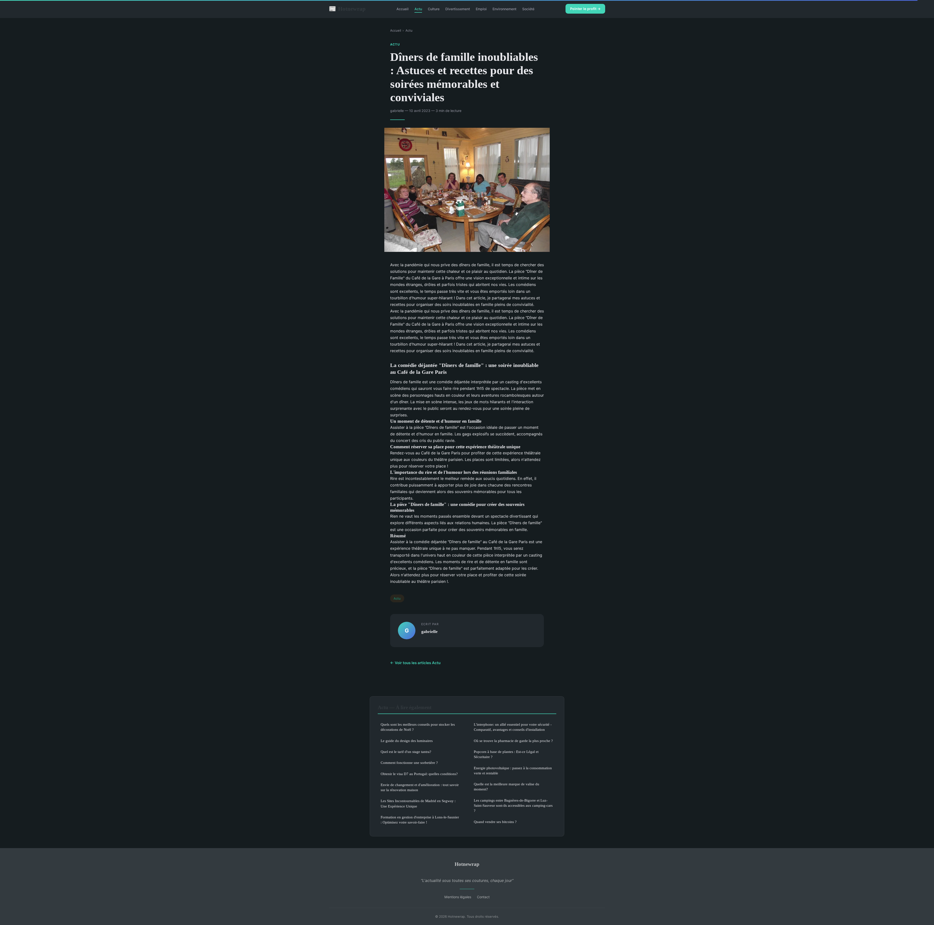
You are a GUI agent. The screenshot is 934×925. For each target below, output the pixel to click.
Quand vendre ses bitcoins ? (495, 822)
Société (528, 9)
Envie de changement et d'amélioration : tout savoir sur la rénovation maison (420, 787)
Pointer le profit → (585, 9)
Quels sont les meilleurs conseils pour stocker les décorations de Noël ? (418, 727)
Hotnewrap (347, 9)
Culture (434, 9)
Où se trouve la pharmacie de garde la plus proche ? (513, 741)
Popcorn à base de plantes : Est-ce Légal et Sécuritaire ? (506, 754)
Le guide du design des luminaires (407, 741)
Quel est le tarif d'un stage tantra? (406, 752)
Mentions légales (457, 897)
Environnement (504, 9)
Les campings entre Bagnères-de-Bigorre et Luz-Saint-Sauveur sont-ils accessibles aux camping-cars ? (513, 805)
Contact (483, 897)
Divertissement (457, 9)
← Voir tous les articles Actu (415, 662)
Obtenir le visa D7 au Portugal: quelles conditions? (419, 774)
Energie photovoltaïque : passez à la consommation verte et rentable (513, 770)
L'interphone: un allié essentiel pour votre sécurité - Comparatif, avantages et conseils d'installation (513, 727)
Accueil (402, 9)
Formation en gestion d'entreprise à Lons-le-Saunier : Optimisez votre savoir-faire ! (420, 819)
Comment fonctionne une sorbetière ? (409, 762)
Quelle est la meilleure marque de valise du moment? (506, 786)
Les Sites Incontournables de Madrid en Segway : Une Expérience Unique (418, 803)
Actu (418, 9)
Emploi (481, 9)
